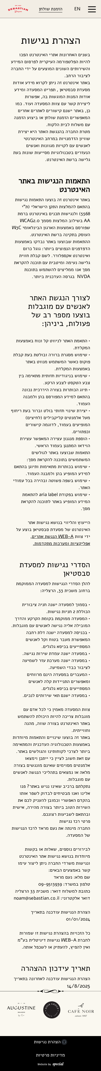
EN (77, 9)
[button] (90, 9)
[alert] (50, 40)
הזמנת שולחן (50, 8)
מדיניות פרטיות (50, 1055)
